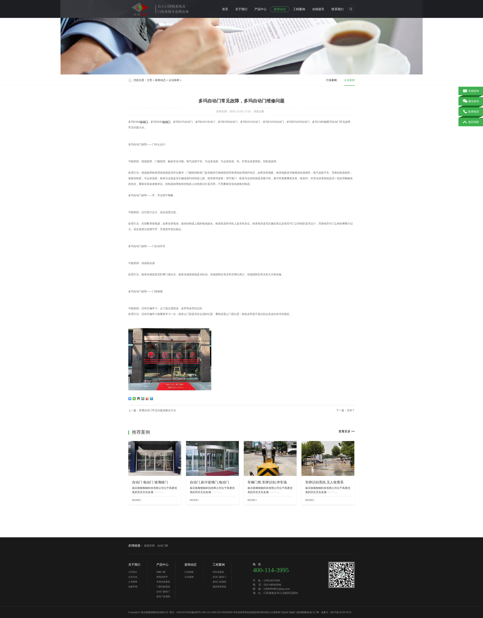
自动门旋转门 (163, 591)
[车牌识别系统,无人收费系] (327, 458)
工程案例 (299, 9)
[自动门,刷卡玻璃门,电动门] (212, 458)
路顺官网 (149, 545)
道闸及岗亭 (162, 577)
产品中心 (261, 9)
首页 (225, 9)
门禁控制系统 (163, 586)
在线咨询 (473, 90)
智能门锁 (160, 572)
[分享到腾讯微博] (151, 398)
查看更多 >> (346, 431)
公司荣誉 (132, 581)
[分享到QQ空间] (143, 398)
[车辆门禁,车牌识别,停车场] (270, 458)
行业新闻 (331, 80)
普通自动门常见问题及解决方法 (157, 410)
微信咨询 (473, 101)
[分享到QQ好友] (138, 398)
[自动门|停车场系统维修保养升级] (160, 8)
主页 (149, 80)
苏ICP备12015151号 (340, 612)
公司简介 (132, 572)
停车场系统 (218, 572)
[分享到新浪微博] (147, 398)
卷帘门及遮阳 (163, 596)
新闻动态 (280, 9)
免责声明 (132, 586)
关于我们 (241, 9)
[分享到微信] (134, 398)
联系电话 (473, 111)
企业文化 (132, 577)
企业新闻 (174, 80)
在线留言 (318, 9)
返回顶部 (473, 121)
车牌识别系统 (163, 581)
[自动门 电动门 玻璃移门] (154, 458)
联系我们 (337, 9)
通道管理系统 (219, 586)
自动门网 (162, 545)
